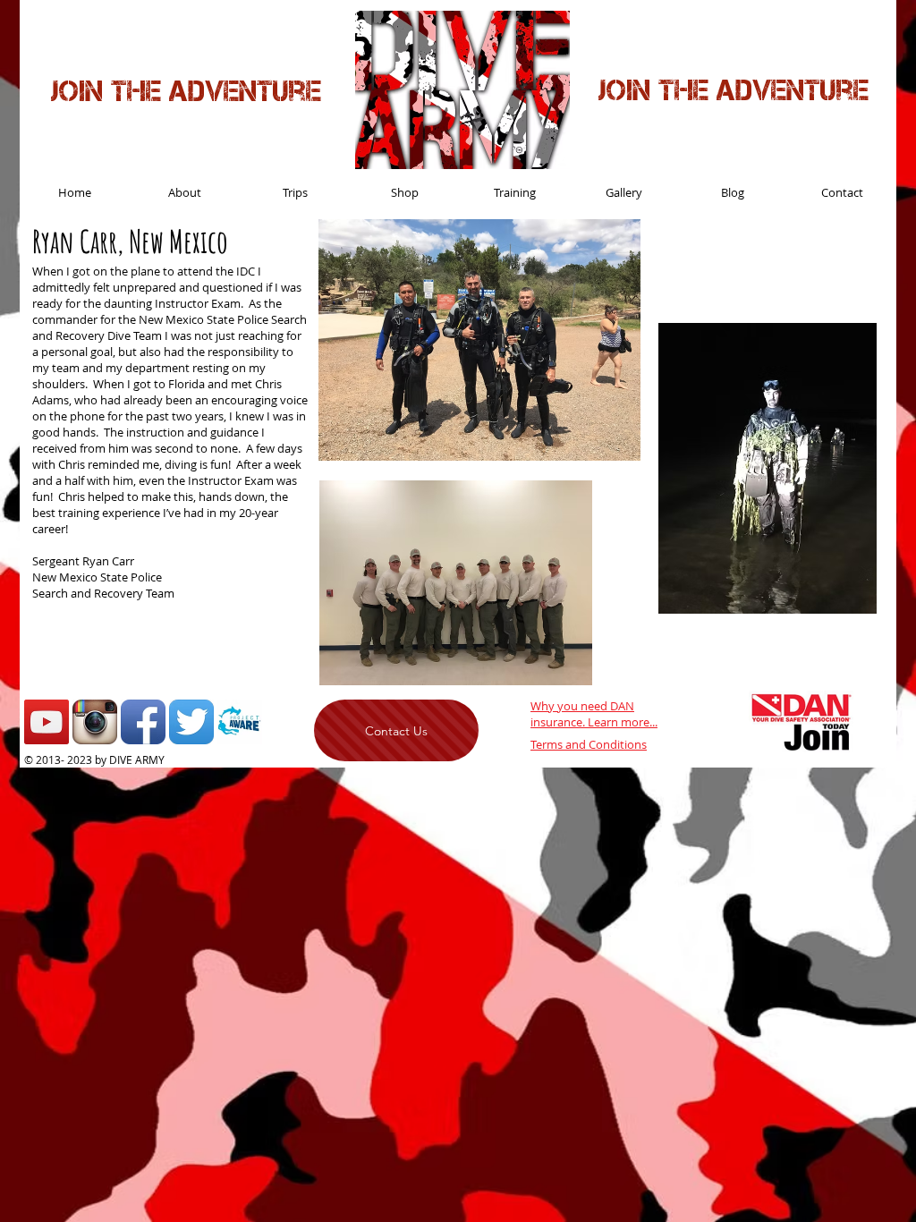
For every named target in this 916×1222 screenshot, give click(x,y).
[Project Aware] (239, 722)
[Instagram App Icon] (94, 722)
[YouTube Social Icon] (46, 722)
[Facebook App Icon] (143, 722)
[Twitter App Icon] (191, 722)
